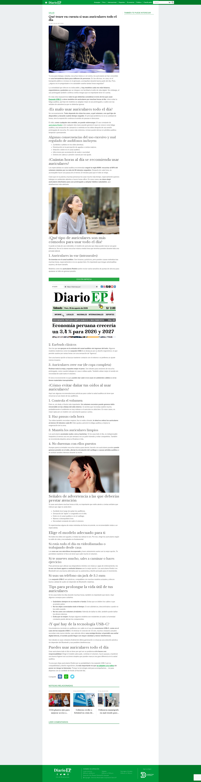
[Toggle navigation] (46, 2)
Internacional (112, 2)
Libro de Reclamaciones (62, 777)
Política (138, 2)
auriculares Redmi (55, 125)
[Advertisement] (85, 744)
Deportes (122, 2)
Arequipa (97, 2)
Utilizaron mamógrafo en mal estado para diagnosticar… (108, 713)
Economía (130, 2)
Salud (51, 13)
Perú (104, 2)
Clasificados (148, 2)
